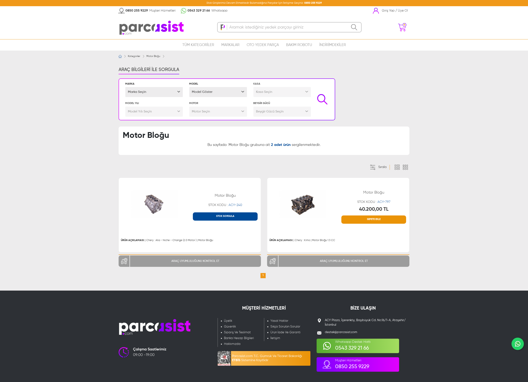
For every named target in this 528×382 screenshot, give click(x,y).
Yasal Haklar (279, 320)
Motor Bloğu (153, 56)
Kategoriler (134, 56)
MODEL (193, 84)
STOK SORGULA (225, 216)
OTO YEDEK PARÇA (263, 45)
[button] (154, 92)
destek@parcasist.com (341, 332)
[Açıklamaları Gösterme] (405, 167)
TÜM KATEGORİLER (198, 45)
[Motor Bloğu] (154, 203)
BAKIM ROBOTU (299, 45)
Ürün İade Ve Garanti (285, 332)
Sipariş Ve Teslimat (237, 332)
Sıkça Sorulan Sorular (285, 326)
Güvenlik (230, 326)
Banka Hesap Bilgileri (239, 338)
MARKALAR (230, 45)
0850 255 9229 (313, 3)
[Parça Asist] (151, 27)
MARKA (129, 84)
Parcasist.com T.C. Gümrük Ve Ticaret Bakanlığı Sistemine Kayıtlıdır (267, 358)
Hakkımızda (232, 343)
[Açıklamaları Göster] (397, 167)
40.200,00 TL (374, 209)
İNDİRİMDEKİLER (332, 45)
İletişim (275, 338)
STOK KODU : (225, 205)
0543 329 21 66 (198, 10)
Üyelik (228, 320)
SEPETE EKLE (374, 219)
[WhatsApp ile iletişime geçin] (518, 344)
